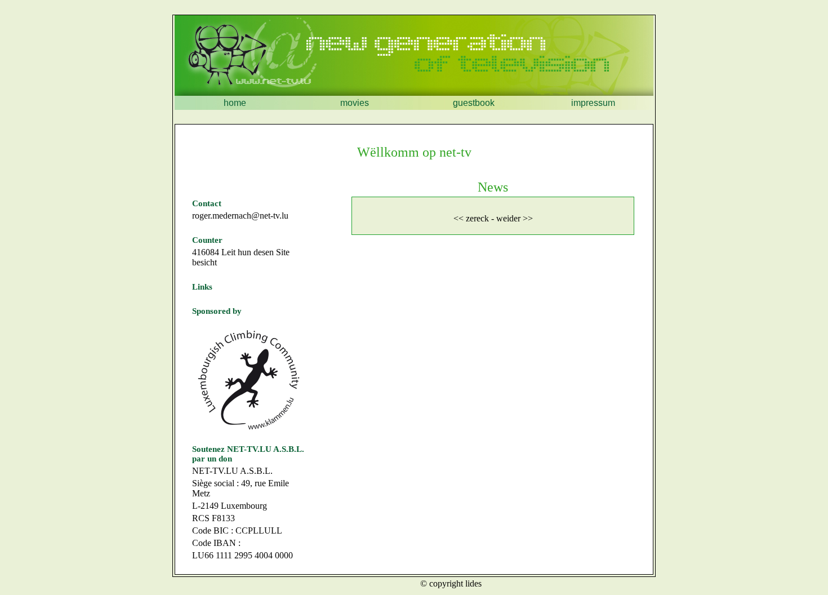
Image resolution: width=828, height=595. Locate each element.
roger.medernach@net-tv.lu (240, 215)
